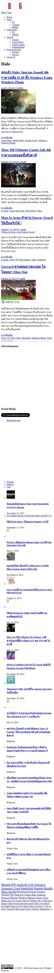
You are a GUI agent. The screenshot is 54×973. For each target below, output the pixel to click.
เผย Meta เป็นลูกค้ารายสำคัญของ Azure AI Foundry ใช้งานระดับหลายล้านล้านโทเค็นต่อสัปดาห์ (28, 732)
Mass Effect (31, 211)
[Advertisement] (27, 377)
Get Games (16, 900)
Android (21, 884)
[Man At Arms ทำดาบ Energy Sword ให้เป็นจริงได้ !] (18, 232)
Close (9, 12)
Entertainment (18, 47)
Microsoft (26, 338)
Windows (42, 140)
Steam (5, 885)
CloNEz (19, 88)
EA (22, 895)
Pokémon (40, 884)
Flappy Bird (7, 903)
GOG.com (39, 903)
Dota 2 (29, 909)
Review (15, 54)
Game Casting (18, 44)
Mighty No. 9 (36, 900)
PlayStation (23, 891)
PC (13, 22)
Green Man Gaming (35, 895)
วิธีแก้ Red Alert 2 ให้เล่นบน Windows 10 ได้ (27, 522)
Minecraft (6, 900)
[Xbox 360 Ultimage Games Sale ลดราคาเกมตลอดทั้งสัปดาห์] (18, 186)
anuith (23, 162)
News (9, 20)
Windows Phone (8, 143)
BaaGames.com (13, 420)
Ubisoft (5, 894)
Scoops (15, 39)
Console (15, 25)
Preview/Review (14, 49)
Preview (15, 52)
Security (40, 906)
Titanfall (11, 909)
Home (9, 17)
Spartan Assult (31, 140)
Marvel (26, 900)
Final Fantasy (25, 260)
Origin (12, 891)
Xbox (39, 211)
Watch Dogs (29, 906)
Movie (14, 906)
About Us (11, 57)
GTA (31, 884)
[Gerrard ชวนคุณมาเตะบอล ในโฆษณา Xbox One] (18, 303)
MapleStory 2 (46, 909)
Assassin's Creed (10, 888)
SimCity (35, 909)
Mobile (15, 27)
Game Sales (12, 30)
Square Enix (42, 897)
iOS (13, 884)
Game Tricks (17, 42)
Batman (32, 897)
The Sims (15, 894)
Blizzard (48, 900)
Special (10, 37)
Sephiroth (41, 260)
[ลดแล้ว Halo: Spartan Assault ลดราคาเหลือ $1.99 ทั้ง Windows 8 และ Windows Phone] (18, 113)
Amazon (5, 897)
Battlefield (27, 888)
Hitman (14, 897)
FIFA (13, 338)
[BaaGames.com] (26, 10)
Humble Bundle (43, 888)
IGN (20, 906)
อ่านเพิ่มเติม (7, 137)
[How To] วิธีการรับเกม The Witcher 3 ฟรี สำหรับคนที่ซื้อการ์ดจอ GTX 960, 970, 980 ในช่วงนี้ (28, 640)
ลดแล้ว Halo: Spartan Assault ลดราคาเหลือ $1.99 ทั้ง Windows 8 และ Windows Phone (26, 77)
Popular (10, 482)
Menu (3, 12)
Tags (9, 487)
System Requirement (23, 903)
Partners (10, 484)
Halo (21, 140)
